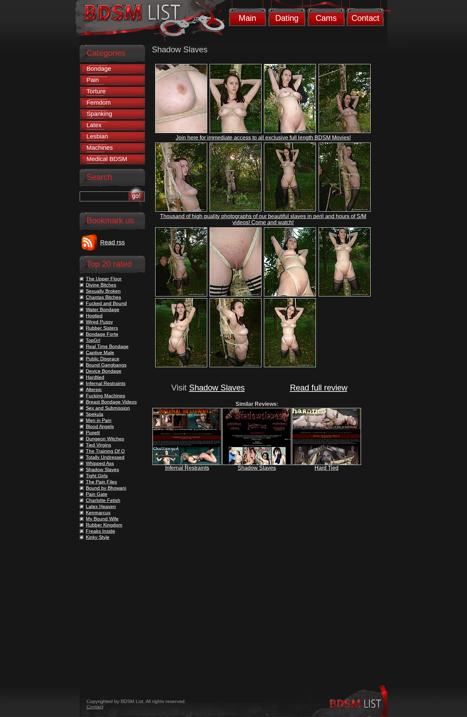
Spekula (94, 414)
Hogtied (94, 315)
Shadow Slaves (217, 387)
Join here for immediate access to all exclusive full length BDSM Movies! (263, 138)
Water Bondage (102, 309)
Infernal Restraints (187, 468)
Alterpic (94, 389)
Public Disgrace (102, 358)
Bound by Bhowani (106, 488)
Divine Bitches (101, 285)
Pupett (93, 432)
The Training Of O (105, 451)
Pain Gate (96, 494)
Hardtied (95, 377)
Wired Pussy (99, 321)
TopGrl (93, 340)
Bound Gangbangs (106, 365)
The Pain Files (101, 481)
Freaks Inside (100, 531)
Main (247, 18)
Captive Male (100, 352)
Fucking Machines (105, 395)
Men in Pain (98, 420)
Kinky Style (97, 537)
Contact (365, 18)
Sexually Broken (103, 291)
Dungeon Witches (105, 438)
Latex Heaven (101, 506)
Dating (286, 18)
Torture (96, 91)
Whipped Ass (100, 463)
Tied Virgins (98, 445)
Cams (326, 18)
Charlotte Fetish (103, 500)
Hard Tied (326, 468)
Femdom (98, 102)
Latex (94, 125)
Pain (92, 80)
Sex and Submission (108, 408)
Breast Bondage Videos (111, 401)
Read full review (318, 387)
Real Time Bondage (107, 346)
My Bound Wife (102, 518)
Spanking (99, 113)
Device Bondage (103, 371)
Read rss (112, 242)
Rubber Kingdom (104, 525)
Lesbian (97, 136)
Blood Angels (100, 426)
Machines (99, 147)
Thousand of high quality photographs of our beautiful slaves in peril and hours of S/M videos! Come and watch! (263, 219)
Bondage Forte (102, 334)
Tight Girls (97, 475)
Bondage (98, 68)
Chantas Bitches (103, 297)
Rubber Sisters (102, 328)
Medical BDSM (106, 159)
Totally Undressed (105, 457)
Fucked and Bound (106, 303)
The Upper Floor (104, 278)
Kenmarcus (98, 512)
